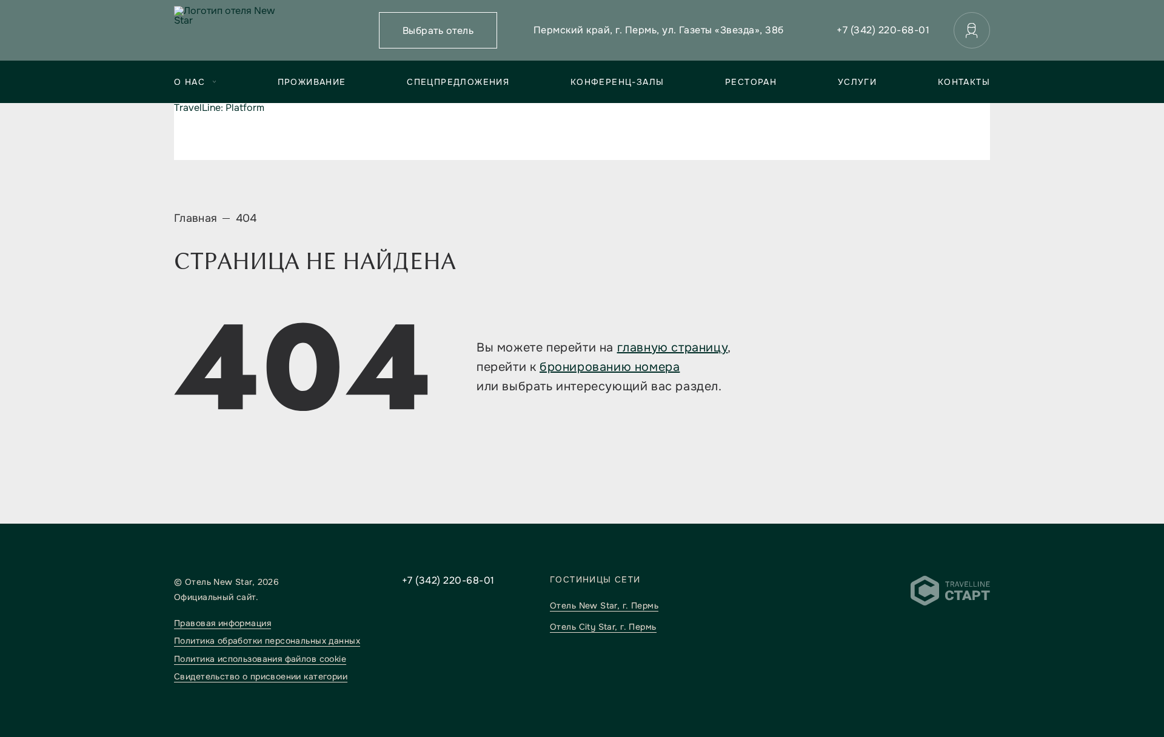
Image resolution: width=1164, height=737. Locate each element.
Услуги (857, 81)
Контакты (964, 81)
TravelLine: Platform (219, 107)
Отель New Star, (604, 605)
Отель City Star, (603, 626)
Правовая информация (222, 623)
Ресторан (751, 81)
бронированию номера (610, 367)
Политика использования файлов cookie (260, 658)
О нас (189, 81)
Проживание (312, 81)
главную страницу (672, 347)
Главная (196, 218)
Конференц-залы (617, 81)
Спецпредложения (458, 81)
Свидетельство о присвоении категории (260, 676)
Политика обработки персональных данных (267, 640)
